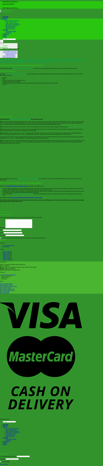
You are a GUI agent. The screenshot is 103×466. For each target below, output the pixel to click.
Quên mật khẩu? (4, 464)
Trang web (2, 235)
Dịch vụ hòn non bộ (10, 28)
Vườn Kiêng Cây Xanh (11, 31)
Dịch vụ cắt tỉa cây (10, 27)
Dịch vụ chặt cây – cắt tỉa (6, 285)
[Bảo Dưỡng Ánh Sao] (5, 11)
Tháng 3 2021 (6, 255)
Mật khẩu (2, 459)
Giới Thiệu (5, 18)
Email (1, 232)
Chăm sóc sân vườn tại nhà (12, 431)
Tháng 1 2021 (6, 257)
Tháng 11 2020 (6, 259)
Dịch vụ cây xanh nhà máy (6, 283)
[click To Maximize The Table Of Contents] (2, 41)
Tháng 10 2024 (6, 251)
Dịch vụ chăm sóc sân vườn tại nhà (8, 286)
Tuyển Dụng (6, 34)
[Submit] (3, 423)
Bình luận (2, 227)
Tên (1, 230)
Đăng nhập (13, 461)
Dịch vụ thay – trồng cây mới (13, 24)
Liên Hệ (5, 36)
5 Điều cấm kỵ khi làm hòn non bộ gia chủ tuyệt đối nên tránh (26, 197)
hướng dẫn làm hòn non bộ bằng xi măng (16, 186)
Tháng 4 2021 (6, 254)
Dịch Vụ (5, 19)
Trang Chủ (5, 16)
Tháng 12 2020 (6, 258)
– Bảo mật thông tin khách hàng (8, 274)
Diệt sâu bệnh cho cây (11, 26)
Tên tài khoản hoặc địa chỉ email (8, 456)
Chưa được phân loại (8, 245)
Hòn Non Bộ (8, 32)
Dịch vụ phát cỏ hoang (5, 287)
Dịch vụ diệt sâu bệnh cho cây (7, 290)
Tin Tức (5, 35)
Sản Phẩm (5, 30)
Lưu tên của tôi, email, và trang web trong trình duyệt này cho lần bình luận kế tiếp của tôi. (24, 238)
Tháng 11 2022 (6, 253)
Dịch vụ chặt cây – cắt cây (12, 20)
